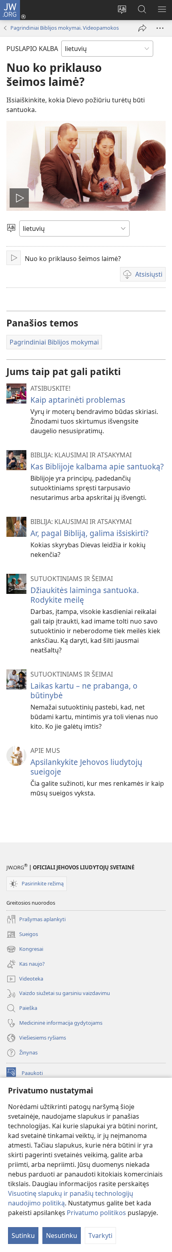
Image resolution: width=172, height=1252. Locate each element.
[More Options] (160, 28)
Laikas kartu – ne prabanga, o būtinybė (84, 690)
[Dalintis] (142, 28)
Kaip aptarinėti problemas (77, 399)
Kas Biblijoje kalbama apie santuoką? (97, 466)
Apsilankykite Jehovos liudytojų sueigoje (86, 767)
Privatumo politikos (96, 1212)
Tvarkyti (100, 1235)
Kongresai (24, 949)
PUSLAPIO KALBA (32, 48)
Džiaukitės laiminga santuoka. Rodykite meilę (84, 595)
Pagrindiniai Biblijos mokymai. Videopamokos (64, 27)
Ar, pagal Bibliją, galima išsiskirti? (89, 533)
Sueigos (22, 934)
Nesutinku (61, 1235)
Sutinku (23, 1235)
